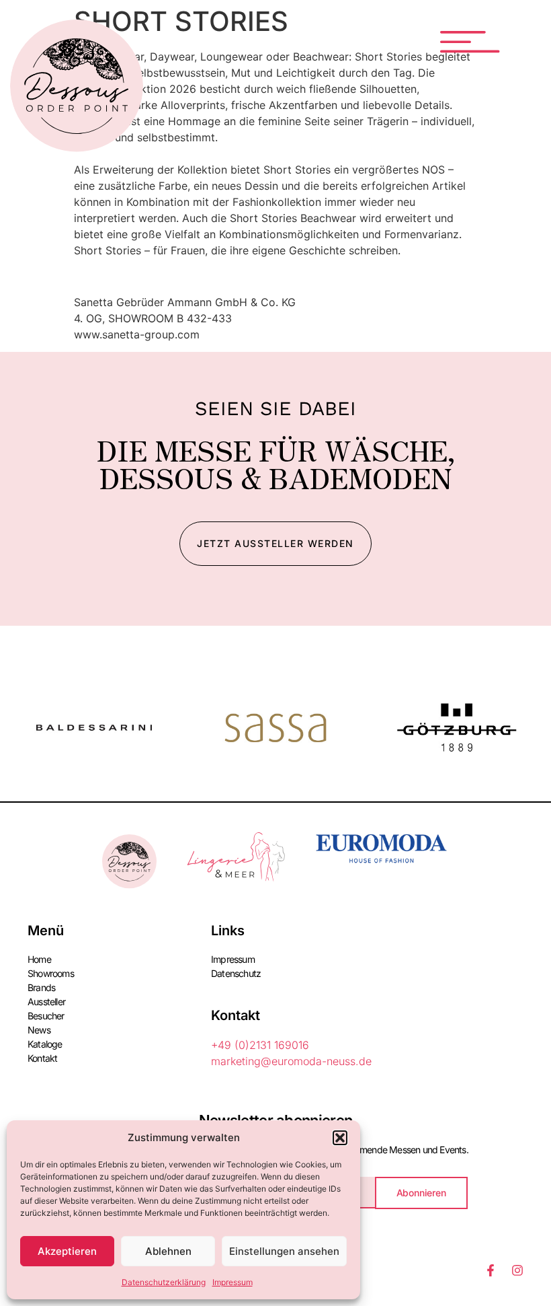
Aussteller (46, 1001)
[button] (340, 1138)
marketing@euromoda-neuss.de (291, 1061)
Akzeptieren (67, 1251)
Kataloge (45, 1044)
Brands (41, 987)
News (39, 1030)
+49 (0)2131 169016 (260, 1045)
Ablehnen (168, 1251)
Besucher (46, 1015)
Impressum (232, 1282)
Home (39, 959)
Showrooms (51, 973)
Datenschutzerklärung (164, 1282)
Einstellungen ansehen (284, 1251)
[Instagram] (517, 1270)
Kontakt (42, 1058)
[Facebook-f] (490, 1270)
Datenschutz (236, 973)
